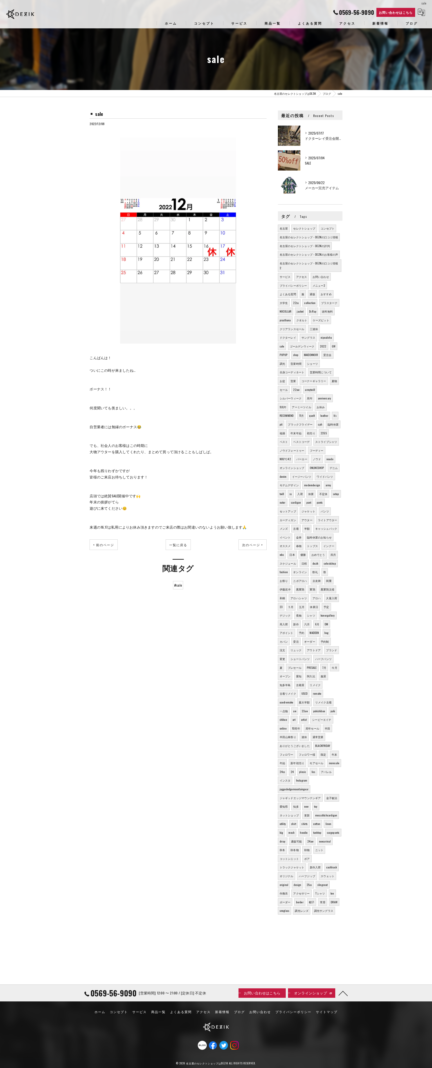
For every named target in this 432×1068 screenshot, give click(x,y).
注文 (282, 650)
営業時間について (321, 372)
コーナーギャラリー (314, 381)
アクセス (301, 277)
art (294, 719)
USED (305, 693)
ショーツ (312, 363)
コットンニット (289, 859)
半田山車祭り (288, 737)
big (281, 832)
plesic (302, 772)
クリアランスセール (292, 329)
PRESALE (312, 667)
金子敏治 (331, 798)
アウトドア (314, 650)
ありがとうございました (295, 746)
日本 (292, 555)
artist (304, 719)
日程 (304, 563)
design (297, 885)
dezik (315, 563)
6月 (317, 624)
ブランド (331, 650)
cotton (316, 824)
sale (282, 346)
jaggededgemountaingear (294, 789)
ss (291, 494)
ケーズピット (321, 320)
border (300, 902)
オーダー (309, 641)
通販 (312, 294)
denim (283, 476)
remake (317, 693)
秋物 (307, 850)
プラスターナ (329, 303)
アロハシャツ (298, 598)
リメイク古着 (323, 702)
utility (283, 824)
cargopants (333, 832)
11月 (301, 415)
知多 (296, 806)
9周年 (283, 407)
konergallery (328, 615)
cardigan (296, 502)
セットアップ (288, 511)
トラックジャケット (292, 867)
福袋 (282, 433)
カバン (284, 641)
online (283, 728)
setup (336, 494)
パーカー (301, 459)
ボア (307, 859)
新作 (296, 624)
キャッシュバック (326, 528)
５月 (290, 607)
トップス (312, 546)
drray (283, 841)
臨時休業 (333, 424)
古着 (296, 528)
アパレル (326, 772)
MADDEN (314, 633)
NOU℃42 (285, 459)
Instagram (301, 780)
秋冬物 (294, 850)
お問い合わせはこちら (396, 12)
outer (283, 502)
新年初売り (297, 763)
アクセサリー (301, 893)
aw (294, 711)
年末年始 (296, 433)
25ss (309, 885)
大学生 (284, 303)
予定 (326, 607)
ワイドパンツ (325, 476)
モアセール (316, 763)
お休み (321, 407)
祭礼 (315, 572)
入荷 (300, 494)
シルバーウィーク (291, 398)
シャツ (311, 615)
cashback (331, 867)
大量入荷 (331, 598)
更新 (307, 815)
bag (326, 633)
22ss (296, 303)
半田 (327, 728)
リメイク (315, 685)
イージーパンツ (301, 476)
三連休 (314, 329)
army (328, 485)
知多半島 (285, 685)
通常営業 (318, 737)
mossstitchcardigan (326, 815)
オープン (285, 676)
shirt (293, 824)
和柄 (282, 598)
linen (328, 824)
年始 (282, 763)
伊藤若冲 (285, 589)
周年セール (312, 728)
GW (333, 346)
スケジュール (288, 563)
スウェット (327, 876)
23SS (324, 433)
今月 (334, 667)
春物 (299, 546)
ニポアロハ (300, 581)
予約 (301, 633)
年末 (334, 754)
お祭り (284, 581)
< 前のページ (103, 544)
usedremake (286, 702)
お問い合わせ (321, 277)
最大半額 (304, 702)
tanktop (317, 832)
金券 (299, 537)
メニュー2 (319, 285)
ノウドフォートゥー (292, 450)
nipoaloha (326, 337)
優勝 (303, 555)
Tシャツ (320, 893)
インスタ (285, 780)
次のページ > (252, 544)
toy (315, 806)
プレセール (295, 667)
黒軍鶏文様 (327, 589)
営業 (293, 381)
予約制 (325, 641)
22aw (296, 390)
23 (281, 607)
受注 (296, 641)
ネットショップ (289, 815)
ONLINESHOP (317, 468)
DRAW (334, 902)
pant (308, 502)
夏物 (334, 381)
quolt (312, 415)
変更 (282, 659)
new (306, 806)
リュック (296, 650)
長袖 (299, 615)
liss (313, 772)
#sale (178, 585)
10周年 (296, 728)
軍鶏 (312, 589)
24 (292, 772)
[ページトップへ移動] (343, 993)
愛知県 (284, 806)
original (284, 885)
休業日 (314, 607)
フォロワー (286, 754)
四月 (333, 555)
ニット (319, 850)
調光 (282, 363)
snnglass (285, 911)
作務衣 (284, 893)
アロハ (317, 598)
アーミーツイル (301, 407)
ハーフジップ (307, 876)
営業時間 (296, 363)
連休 (304, 737)
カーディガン (288, 520)
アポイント (286, 633)
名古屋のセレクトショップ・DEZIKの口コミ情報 (309, 237)
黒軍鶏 (300, 589)
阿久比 (311, 676)
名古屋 (284, 228)
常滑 (322, 902)
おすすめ (326, 294)
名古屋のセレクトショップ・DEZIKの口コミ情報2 (309, 265)
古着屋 (300, 685)
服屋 (323, 676)
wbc (282, 555)
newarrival (325, 841)
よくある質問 (288, 294)
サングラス (308, 337)
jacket (300, 311)
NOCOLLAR (286, 311)
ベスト (284, 442)
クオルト (301, 320)
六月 (307, 624)
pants (320, 502)
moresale (334, 763)
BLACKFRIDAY (322, 746)
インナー (328, 546)
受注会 (327, 355)
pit (281, 424)
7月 (324, 667)
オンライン (300, 572)
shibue (283, 719)
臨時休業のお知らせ (319, 537)
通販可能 (296, 841)
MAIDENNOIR (311, 355)
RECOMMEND (287, 415)
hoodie (304, 832)
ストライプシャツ (326, 442)
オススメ (285, 546)
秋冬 (282, 850)
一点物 (284, 711)
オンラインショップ (292, 468)
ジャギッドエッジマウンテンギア (300, 798)
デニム (334, 468)
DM (326, 624)
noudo (329, 459)
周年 (309, 398)
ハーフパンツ (323, 659)
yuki (333, 711)
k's (335, 415)
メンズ (284, 528)
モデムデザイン (289, 485)
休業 (311, 494)
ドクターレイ (288, 337)
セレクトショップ (304, 228)
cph (320, 424)
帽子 (311, 902)
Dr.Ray (312, 311)
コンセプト (327, 228)
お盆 (282, 381)
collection (309, 303)
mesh (291, 832)
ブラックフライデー (300, 424)
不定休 (323, 494)
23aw (305, 711)
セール (284, 390)
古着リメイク (288, 693)
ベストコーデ (301, 442)
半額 (307, 528)
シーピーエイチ (321, 719)
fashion (284, 572)
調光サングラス (323, 911)
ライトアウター (327, 520)
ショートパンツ (300, 659)
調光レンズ (301, 911)
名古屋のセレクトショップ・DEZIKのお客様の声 (309, 254)
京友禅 (317, 581)
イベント (285, 537)
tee (332, 893)
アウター (307, 520)
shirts (305, 824)
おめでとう (318, 555)
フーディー (317, 450)
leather (324, 415)
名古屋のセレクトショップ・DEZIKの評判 (305, 246)
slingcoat (322, 885)
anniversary (324, 398)
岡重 (328, 581)
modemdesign (312, 485)
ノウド (317, 459)
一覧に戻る (178, 544)
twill (282, 494)
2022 (323, 346)
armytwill (310, 390)
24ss (282, 772)
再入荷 (284, 624)
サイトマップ (327, 1011)
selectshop (330, 563)
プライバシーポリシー (293, 285)
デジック (285, 615)
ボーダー (285, 902)
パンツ (325, 511)
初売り (311, 433)
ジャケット (308, 511)
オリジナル (286, 876)
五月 (301, 607)
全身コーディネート (292, 372)
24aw (310, 841)
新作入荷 (315, 867)
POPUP (284, 355)
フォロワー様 (307, 754)
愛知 (299, 676)
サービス (285, 277)
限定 (323, 754)
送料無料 (327, 311)
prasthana (285, 320)
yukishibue (319, 711)
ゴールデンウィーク (302, 346)
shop (296, 355)
